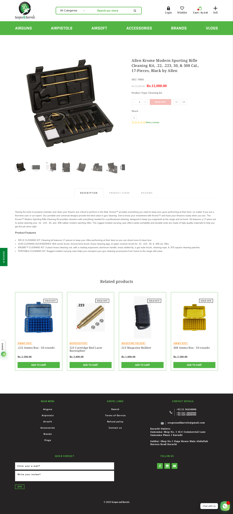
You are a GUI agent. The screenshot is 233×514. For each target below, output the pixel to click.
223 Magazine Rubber (136, 347)
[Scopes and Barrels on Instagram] (167, 466)
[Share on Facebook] (134, 117)
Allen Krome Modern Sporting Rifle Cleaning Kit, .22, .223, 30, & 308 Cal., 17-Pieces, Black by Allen (94, 38)
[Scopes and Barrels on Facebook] (160, 466)
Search (115, 409)
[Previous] (19, 103)
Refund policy (115, 421)
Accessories (34, 38)
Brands (48, 434)
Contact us (115, 427)
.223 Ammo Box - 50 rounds (36, 347)
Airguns (47, 409)
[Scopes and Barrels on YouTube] (174, 466)
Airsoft (47, 421)
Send (19, 487)
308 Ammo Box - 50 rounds (191, 347)
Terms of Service (115, 415)
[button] (3, 257)
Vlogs (47, 440)
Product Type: (140, 92)
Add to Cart (38, 365)
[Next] (121, 103)
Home (18, 38)
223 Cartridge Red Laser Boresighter (86, 349)
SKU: (135, 79)
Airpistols (48, 415)
